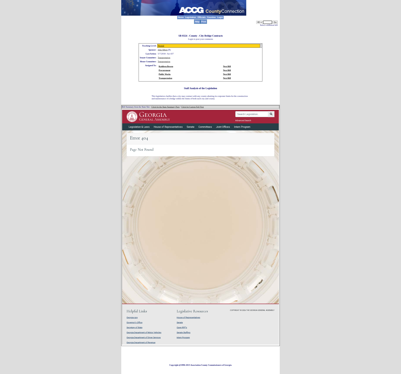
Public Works (165, 74)
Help (197, 21)
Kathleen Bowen (166, 66)
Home (181, 17)
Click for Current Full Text (192, 107)
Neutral (161, 46)
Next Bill (227, 66)
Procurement (164, 70)
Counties (211, 17)
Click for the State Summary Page (165, 107)
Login (220, 17)
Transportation (164, 57)
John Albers (163, 50)
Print (203, 21)
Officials (202, 17)
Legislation (190, 17)
